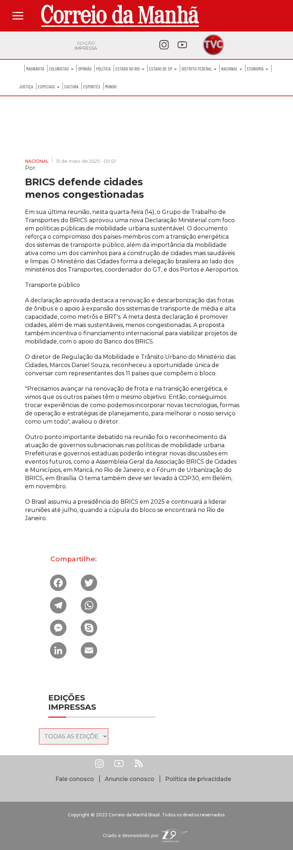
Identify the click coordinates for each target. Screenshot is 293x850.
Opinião (84, 69)
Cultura (71, 86)
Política (103, 69)
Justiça (26, 86)
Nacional (230, 69)
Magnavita (35, 69)
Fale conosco (74, 779)
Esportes (91, 86)
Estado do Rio (128, 69)
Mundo (110, 86)
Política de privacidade (198, 779)
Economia (256, 69)
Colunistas (59, 69)
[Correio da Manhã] (120, 16)
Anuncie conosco (129, 779)
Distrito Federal (197, 69)
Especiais (47, 86)
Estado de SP (161, 69)
